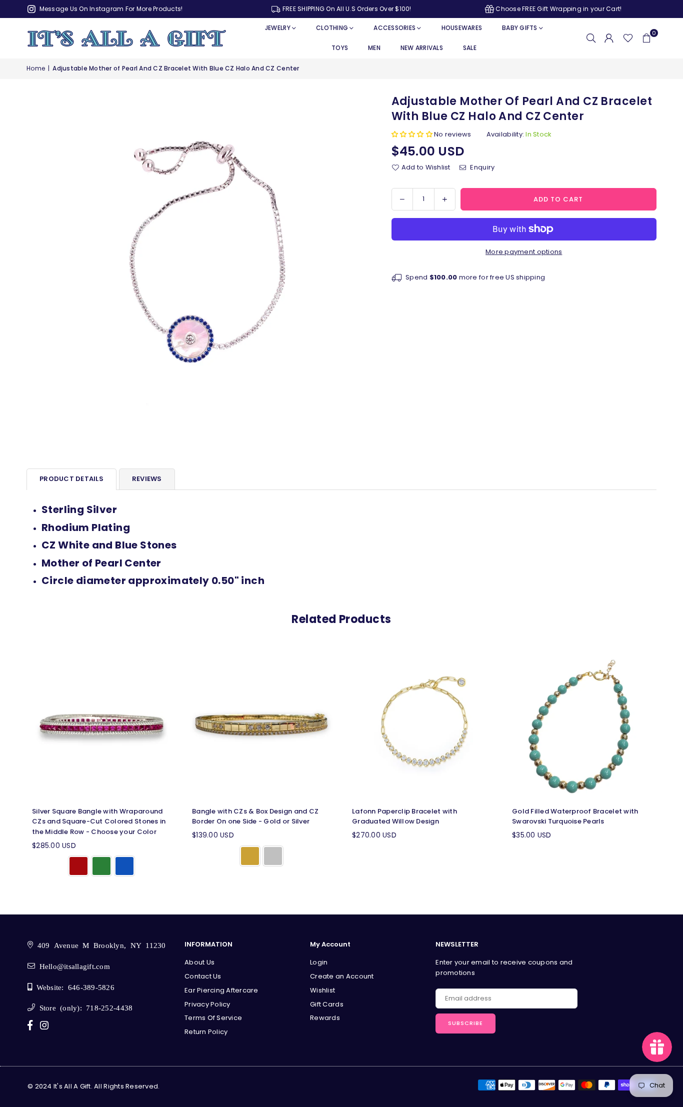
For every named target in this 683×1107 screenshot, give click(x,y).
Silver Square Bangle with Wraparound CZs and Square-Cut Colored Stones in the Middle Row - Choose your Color (99, 821)
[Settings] (609, 38)
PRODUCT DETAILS (72, 479)
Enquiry (481, 167)
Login (319, 962)
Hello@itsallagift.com (72, 966)
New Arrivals (421, 48)
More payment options (524, 251)
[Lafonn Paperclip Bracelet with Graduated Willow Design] (421, 724)
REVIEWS (147, 479)
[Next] (667, 767)
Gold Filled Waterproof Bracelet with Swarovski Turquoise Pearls (575, 816)
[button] (647, 38)
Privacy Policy (207, 1004)
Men (374, 48)
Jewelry (277, 28)
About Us (199, 962)
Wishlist (322, 990)
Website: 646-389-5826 (73, 986)
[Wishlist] (628, 38)
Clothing (332, 28)
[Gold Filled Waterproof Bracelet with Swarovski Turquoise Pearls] (581, 724)
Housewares (462, 28)
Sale (469, 48)
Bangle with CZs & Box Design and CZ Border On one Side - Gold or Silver (255, 816)
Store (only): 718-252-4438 (83, 1007)
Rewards (325, 1017)
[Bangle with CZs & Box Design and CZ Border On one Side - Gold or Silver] (261, 724)
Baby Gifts (520, 28)
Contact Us (203, 976)
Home (35, 68)
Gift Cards (327, 1004)
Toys (340, 48)
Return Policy (206, 1031)
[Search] (591, 38)
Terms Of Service (213, 1017)
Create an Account (342, 976)
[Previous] (15, 767)
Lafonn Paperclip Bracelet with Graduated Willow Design (404, 816)
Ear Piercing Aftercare (221, 990)
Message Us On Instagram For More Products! (110, 8)
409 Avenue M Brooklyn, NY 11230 (99, 944)
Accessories (395, 28)
